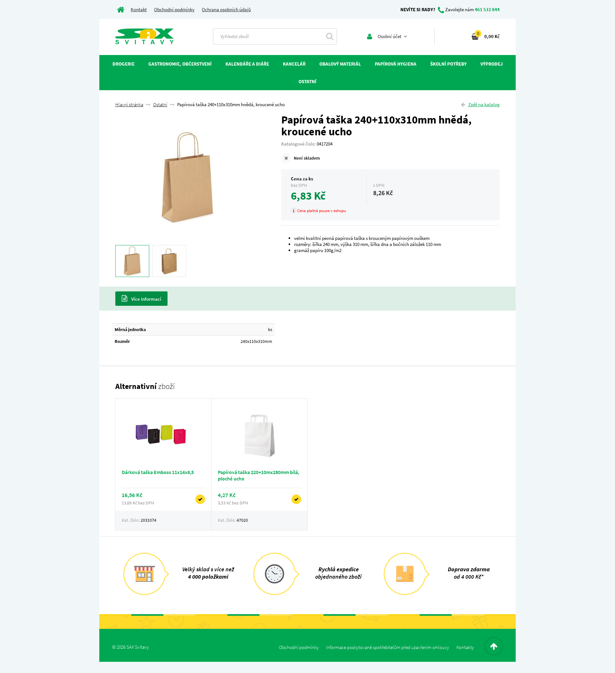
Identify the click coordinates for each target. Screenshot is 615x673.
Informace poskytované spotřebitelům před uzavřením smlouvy (387, 647)
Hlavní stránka (129, 104)
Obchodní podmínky (174, 9)
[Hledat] (329, 36)
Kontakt (139, 9)
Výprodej (491, 64)
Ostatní (160, 104)
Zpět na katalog (484, 104)
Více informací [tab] (145, 299)
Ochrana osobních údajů (226, 9)
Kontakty (465, 647)
